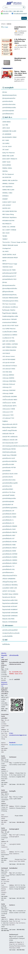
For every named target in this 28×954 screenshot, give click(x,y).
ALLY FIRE (5, 125)
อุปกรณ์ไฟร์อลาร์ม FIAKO (9, 529)
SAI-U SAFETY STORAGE (9, 230)
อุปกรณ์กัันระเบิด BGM (8, 464)
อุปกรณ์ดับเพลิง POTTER (9, 467)
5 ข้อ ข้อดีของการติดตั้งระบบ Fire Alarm (20, 41)
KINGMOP (5, 199)
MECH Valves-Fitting (8, 214)
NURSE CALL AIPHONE (8, 227)
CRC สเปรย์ (5, 149)
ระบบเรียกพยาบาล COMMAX (9, 335)
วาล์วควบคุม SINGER (7, 393)
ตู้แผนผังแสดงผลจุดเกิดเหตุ (9, 95)
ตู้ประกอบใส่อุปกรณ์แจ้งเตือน (9, 288)
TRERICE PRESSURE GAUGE (10, 245)
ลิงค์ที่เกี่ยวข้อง (6, 644)
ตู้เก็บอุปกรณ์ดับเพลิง (7, 291)
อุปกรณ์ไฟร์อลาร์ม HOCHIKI (9, 542)
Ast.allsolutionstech (20, 14)
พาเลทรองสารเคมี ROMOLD (9, 322)
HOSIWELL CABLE (7, 193)
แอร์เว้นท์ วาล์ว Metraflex (8, 591)
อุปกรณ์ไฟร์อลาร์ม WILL (8, 569)
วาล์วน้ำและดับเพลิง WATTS (9, 406)
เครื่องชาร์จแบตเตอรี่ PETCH (9, 575)
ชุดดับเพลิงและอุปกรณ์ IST (9, 276)
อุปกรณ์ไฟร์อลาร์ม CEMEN (9, 517)
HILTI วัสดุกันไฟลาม (7, 187)
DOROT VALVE (6, 162)
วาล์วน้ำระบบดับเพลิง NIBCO (9, 400)
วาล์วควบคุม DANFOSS (8, 378)
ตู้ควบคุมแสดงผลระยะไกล (8, 98)
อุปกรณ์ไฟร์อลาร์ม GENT (8, 535)
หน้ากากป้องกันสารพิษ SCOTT (10, 443)
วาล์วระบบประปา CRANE (8, 409)
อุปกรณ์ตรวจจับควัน (7, 101)
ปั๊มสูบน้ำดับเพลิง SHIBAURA (9, 313)
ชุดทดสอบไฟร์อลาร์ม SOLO (9, 279)
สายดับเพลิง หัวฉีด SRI (8, 433)
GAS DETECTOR (6, 177)
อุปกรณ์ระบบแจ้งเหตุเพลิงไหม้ (10, 630)
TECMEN (4, 236)
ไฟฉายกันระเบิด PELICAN (8, 597)
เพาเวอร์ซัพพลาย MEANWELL (10, 585)
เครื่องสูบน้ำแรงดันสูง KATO (9, 582)
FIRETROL (5, 171)
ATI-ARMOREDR (6, 134)
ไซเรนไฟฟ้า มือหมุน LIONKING (10, 594)
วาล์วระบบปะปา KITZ (7, 412)
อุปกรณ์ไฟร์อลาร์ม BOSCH (9, 514)
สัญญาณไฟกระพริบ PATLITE (9, 424)
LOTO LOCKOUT (6, 205)
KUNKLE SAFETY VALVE (9, 202)
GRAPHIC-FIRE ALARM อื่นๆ (10, 180)
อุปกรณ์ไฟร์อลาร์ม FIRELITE (9, 532)
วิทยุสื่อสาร (5, 421)
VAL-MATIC (5, 251)
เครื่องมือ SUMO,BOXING (8, 579)
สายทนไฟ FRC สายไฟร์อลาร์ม (10, 437)
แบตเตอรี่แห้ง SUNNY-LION (9, 588)
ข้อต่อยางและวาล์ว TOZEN (9, 270)
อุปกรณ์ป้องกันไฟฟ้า (7, 489)
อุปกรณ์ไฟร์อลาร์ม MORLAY (9, 548)
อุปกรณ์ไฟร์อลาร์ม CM (8, 523)
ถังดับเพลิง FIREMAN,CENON (10, 298)
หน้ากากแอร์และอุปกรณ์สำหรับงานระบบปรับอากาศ (14, 446)
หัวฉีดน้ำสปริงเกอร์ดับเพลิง (9, 452)
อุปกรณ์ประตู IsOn (7, 486)
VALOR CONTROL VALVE (9, 254)
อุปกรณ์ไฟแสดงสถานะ (8, 114)
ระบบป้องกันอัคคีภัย (7, 636)
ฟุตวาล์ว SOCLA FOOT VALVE (10, 325)
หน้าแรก (3, 24)
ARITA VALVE (6, 128)
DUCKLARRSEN (6, 165)
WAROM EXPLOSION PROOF (10, 258)
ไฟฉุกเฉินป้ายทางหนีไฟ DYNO (10, 600)
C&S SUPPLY (5, 143)
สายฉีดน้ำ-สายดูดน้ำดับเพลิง (9, 430)
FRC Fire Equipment (8, 174)
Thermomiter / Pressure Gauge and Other (14, 242)
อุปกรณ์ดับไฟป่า (6, 471)
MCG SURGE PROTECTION (9, 211)
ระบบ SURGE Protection (8, 329)
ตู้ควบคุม (4, 92)
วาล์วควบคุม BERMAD (8, 375)
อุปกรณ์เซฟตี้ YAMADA (8, 495)
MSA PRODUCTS (6, 224)
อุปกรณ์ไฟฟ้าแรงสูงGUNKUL (9, 508)
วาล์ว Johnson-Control (8, 356)
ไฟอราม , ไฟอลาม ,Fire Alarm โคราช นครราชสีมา (20, 73)
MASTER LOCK (6, 208)
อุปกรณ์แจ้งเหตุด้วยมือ (8, 111)
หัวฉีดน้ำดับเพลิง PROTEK (9, 449)
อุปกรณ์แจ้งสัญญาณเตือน (9, 107)
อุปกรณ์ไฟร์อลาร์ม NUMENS (9, 557)
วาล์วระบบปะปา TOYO (7, 415)
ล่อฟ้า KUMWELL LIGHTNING (10, 344)
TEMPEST (5, 239)
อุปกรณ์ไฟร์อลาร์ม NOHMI (9, 551)
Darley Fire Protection (8, 153)
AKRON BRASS (6, 122)
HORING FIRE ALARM (8, 190)
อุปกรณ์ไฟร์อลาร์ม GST (8, 538)
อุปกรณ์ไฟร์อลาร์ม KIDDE (9, 545)
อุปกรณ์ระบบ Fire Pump (8, 492)
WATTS (4, 261)
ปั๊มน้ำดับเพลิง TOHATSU (8, 310)
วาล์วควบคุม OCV (7, 387)
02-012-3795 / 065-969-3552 (13, 11)
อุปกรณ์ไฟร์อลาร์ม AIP (8, 511)
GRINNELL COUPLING (8, 183)
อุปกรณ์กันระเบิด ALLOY (8, 458)
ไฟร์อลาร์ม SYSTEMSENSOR (9, 622)
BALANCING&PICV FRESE (9, 137)
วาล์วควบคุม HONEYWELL (9, 381)
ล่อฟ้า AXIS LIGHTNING (8, 341)
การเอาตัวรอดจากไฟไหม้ (20, 28)
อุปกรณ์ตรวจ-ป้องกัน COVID (9, 474)
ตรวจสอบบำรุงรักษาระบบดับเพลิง (11, 633)
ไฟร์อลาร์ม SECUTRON (8, 619)
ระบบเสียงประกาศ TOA (8, 338)
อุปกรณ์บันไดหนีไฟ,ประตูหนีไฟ (10, 483)
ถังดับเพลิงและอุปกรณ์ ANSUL (10, 301)
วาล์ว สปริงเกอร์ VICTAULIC (9, 366)
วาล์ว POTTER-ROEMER (8, 359)
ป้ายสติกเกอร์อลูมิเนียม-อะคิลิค (10, 316)
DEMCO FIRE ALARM (8, 156)
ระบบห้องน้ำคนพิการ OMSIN (9, 332)
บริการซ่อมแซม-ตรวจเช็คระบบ (10, 307)
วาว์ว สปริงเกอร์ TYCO (8, 418)
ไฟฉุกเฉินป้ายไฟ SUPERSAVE (10, 616)
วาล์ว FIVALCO (6, 353)
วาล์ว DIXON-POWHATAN (9, 350)
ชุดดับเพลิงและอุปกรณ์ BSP (9, 273)
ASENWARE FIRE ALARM (9, 131)
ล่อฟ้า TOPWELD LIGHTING (9, 347)
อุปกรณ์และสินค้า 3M (7, 504)
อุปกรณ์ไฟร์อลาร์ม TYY (8, 566)
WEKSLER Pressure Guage (9, 264)
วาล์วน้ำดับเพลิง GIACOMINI (9, 396)
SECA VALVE (5, 233)
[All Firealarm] (14, 3)
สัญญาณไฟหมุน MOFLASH (9, 427)
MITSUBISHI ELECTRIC (8, 220)
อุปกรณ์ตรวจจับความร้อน (8, 104)
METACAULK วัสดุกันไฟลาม (9, 217)
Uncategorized (6, 248)
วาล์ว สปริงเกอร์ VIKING (8, 369)
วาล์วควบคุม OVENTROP (8, 390)
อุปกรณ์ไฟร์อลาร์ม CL (8, 520)
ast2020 (5, 14)
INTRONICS (5, 196)
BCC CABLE (5, 140)
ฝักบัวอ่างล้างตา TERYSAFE (9, 319)
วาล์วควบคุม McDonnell (8, 384)
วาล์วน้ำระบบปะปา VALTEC (9, 403)
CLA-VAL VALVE (7, 146)
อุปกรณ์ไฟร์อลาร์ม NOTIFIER (9, 554)
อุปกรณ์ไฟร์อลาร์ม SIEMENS (9, 560)
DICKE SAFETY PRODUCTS (9, 159)
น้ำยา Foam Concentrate (9, 304)
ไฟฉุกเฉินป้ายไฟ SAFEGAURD (10, 613)
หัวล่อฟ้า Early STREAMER (9, 455)
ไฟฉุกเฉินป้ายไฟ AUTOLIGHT (9, 606)
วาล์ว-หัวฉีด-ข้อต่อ (7, 372)
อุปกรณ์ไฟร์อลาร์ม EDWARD (9, 526)
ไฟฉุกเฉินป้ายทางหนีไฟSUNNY (10, 603)
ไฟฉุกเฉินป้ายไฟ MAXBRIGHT (10, 609)
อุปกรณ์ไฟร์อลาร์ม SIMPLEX (9, 563)
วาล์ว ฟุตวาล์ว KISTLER (8, 362)
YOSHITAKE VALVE (7, 267)
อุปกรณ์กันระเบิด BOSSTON (9, 461)
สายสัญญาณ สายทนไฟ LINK (9, 440)
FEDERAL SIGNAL (7, 168)
